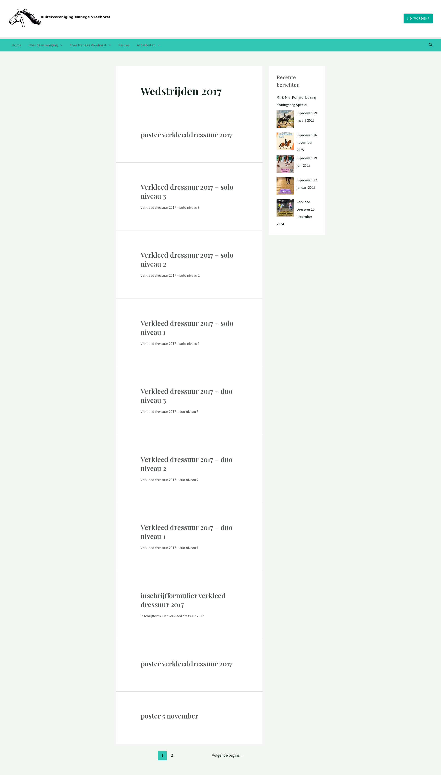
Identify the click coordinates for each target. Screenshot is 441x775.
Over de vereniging (43, 45)
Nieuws (124, 45)
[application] (60, 45)
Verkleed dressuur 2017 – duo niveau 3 (186, 395)
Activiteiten (146, 45)
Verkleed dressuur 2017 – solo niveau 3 (187, 191)
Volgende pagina (228, 755)
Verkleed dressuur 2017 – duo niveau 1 (186, 532)
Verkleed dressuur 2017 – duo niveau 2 (186, 464)
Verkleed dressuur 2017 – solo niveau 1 (187, 327)
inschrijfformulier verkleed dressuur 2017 (183, 600)
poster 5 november (169, 715)
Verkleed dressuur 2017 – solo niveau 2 (187, 259)
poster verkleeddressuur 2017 (186, 134)
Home (16, 45)
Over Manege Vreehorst (88, 45)
